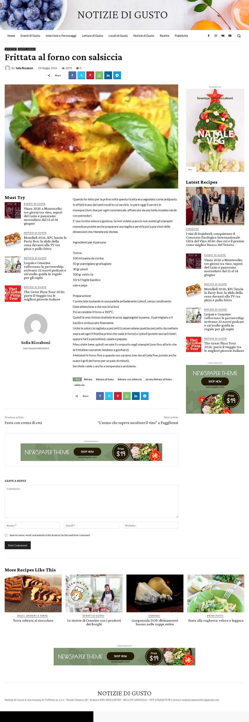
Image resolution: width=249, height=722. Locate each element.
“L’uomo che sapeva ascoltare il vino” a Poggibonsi (138, 422)
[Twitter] (81, 75)
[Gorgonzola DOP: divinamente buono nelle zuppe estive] (154, 593)
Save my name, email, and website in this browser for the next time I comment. (50, 535)
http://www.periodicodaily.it (36, 348)
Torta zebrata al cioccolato (33, 620)
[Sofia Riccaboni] (8, 68)
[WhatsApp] (99, 75)
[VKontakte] (222, 35)
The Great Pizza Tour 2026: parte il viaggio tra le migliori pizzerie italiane (44, 295)
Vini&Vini (192, 229)
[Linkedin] (108, 75)
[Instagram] (215, 35)
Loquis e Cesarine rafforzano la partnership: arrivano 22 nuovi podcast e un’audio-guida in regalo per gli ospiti (45, 270)
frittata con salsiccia (130, 379)
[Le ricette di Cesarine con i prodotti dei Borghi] (94, 593)
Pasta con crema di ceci (23, 422)
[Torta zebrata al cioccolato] (33, 593)
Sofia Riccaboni (24, 68)
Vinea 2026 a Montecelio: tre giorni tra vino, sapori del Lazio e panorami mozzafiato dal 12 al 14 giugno (43, 215)
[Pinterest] (90, 75)
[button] (238, 35)
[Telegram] (117, 75)
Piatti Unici (27, 49)
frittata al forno (105, 379)
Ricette (11, 49)
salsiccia (79, 384)
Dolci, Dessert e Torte (32, 615)
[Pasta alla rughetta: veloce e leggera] (215, 593)
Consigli (154, 615)
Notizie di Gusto (35, 233)
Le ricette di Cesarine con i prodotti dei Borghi (94, 622)
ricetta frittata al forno (159, 379)
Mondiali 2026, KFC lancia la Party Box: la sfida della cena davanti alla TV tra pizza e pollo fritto (45, 243)
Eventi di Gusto (35, 204)
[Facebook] (208, 35)
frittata (88, 379)
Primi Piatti (215, 615)
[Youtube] (229, 35)
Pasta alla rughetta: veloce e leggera (216, 620)
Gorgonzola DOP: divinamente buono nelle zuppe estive (155, 622)
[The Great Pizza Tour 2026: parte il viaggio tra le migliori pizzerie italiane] (13, 293)
